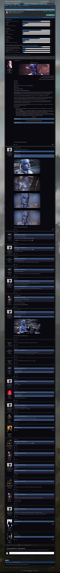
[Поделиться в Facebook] (8, 560)
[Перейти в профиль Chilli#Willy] (9, 234)
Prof (9, 540)
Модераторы (19, 5)
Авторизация (46, 11)
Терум (18, 87)
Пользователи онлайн (26, 5)
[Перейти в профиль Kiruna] (9, 392)
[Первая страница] (6, 58)
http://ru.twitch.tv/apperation (31, 353)
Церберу (41, 95)
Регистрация (52, 1)
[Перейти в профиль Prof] (9, 536)
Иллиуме (33, 97)
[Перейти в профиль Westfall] (9, 523)
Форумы (6, 5)
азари (16, 80)
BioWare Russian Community (13, 1)
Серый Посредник (30, 85)
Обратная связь (36, 570)
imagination (9, 342)
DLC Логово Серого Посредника (45, 100)
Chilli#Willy (9, 237)
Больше (41, 3)
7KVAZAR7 (9, 433)
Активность (26, 3)
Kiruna (9, 395)
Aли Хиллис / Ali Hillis (20, 88)
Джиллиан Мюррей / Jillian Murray (24, 90)
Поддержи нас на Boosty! (34, 3)
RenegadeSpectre (9, 445)
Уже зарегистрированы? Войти (44, 1)
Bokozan (9, 301)
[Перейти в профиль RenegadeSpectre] (9, 442)
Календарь (10, 5)
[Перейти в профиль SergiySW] (6, 12)
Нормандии (23, 95)
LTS (9, 420)
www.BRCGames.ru (16, 3)
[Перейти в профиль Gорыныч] (9, 149)
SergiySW (9, 69)
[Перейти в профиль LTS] (9, 416)
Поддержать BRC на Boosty (30, 9)
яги (26, 104)
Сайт (21, 3)
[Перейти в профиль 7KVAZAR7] (9, 429)
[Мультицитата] (14, 144)
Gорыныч (10, 152)
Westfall (9, 527)
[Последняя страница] (33, 58)
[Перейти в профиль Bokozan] (9, 298)
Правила (15, 5)
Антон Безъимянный (10, 259)
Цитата (17, 144)
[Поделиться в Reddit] (5, 560)
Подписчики (50, 11)
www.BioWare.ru (8, 3)
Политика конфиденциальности (28, 570)
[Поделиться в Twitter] (7, 560)
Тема (22, 570)
